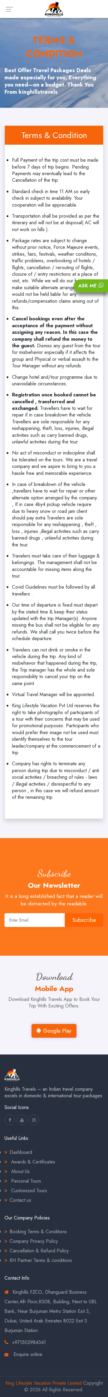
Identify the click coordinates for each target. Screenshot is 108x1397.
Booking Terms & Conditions (38, 1231)
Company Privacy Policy (34, 1241)
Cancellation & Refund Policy (39, 1250)
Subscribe (84, 920)
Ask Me (88, 285)
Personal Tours (25, 1181)
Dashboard (21, 1152)
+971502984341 (29, 1342)
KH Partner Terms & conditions (41, 1260)
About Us (20, 1171)
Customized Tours (28, 1190)
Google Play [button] (57, 1031)
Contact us (20, 1200)
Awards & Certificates (32, 1161)
